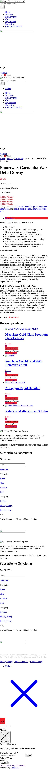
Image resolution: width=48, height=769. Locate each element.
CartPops (14, 768)
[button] (6, 197)
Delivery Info (11, 17)
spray (44, 209)
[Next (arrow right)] (4, 728)
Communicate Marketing (35, 657)
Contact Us (10, 24)
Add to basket (11, 353)
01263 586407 (6, 524)
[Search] (2, 7)
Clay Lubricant (16, 206)
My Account (10, 21)
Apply (28, 756)
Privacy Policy (6, 505)
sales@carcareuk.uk (8, 528)
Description (10, 218)
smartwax (36, 209)
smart (29, 209)
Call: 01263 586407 (13, 26)
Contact (3, 501)
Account (3, 487)
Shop (2, 483)
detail (16, 209)
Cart (7, 19)
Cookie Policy (36, 662)
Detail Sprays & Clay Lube (35, 206)
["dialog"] (24, 749)
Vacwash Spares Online (17, 655)
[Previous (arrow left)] (1, 728)
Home (8, 12)
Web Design (5, 657)
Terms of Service (21, 662)
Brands (10, 158)
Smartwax (18, 158)
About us (9, 14)
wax (2, 211)
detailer (23, 209)
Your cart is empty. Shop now (12, 765)
